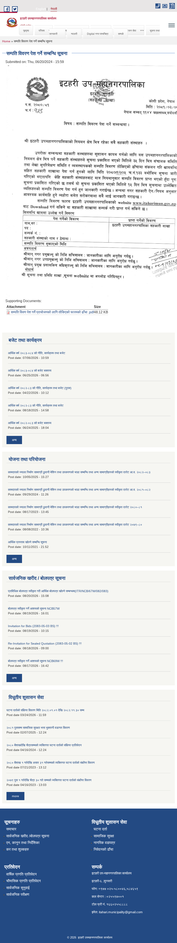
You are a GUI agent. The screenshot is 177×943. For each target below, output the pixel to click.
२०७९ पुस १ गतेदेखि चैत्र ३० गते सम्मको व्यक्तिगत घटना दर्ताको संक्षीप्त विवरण (49, 780)
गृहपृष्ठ (26, 30)
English (41, 9)
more (15, 796)
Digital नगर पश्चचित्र (97, 33)
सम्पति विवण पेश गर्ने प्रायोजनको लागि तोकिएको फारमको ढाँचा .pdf (52, 312)
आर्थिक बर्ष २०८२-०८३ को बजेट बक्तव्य (29, 423)
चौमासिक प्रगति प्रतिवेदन (23, 881)
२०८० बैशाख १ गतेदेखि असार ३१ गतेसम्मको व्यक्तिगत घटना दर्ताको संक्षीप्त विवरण (50, 762)
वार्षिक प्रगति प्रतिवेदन (21, 874)
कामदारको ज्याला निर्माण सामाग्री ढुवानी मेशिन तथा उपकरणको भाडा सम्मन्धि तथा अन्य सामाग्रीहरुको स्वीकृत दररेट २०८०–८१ (75, 507)
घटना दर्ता (100, 829)
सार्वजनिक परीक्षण (17, 895)
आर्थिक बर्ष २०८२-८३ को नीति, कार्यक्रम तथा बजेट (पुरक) (39, 388)
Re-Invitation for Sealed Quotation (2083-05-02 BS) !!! (45, 643)
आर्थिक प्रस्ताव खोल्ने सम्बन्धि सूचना (27, 542)
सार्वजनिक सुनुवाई (18, 888)
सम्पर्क (121, 33)
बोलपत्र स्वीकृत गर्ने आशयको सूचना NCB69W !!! (35, 661)
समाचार (11, 829)
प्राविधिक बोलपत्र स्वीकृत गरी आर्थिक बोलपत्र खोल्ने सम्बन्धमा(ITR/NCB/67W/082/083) (58, 591)
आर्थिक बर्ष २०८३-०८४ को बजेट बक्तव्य (29, 370)
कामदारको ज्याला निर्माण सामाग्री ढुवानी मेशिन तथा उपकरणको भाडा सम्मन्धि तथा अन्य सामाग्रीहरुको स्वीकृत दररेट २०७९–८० (75, 524)
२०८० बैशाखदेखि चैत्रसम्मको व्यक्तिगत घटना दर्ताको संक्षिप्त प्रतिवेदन (44, 745)
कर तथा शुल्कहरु (17, 849)
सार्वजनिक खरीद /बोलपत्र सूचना (27, 836)
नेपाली (54, 9)
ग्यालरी (74, 33)
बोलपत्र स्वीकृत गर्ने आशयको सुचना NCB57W (34, 608)
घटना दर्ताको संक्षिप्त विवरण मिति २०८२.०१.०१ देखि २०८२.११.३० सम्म (45, 710)
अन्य (14, 440)
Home (6, 41)
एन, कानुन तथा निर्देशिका (23, 843)
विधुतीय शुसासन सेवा (124, 30)
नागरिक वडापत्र (104, 843)
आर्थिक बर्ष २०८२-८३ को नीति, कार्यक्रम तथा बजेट (35, 405)
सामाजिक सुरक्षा (104, 836)
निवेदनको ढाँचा (103, 849)
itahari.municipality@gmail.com (121, 912)
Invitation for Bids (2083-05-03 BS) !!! (33, 626)
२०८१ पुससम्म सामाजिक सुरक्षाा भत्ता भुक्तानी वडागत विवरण (38, 727)
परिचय (40, 30)
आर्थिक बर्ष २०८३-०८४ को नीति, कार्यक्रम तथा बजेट (36, 353)
